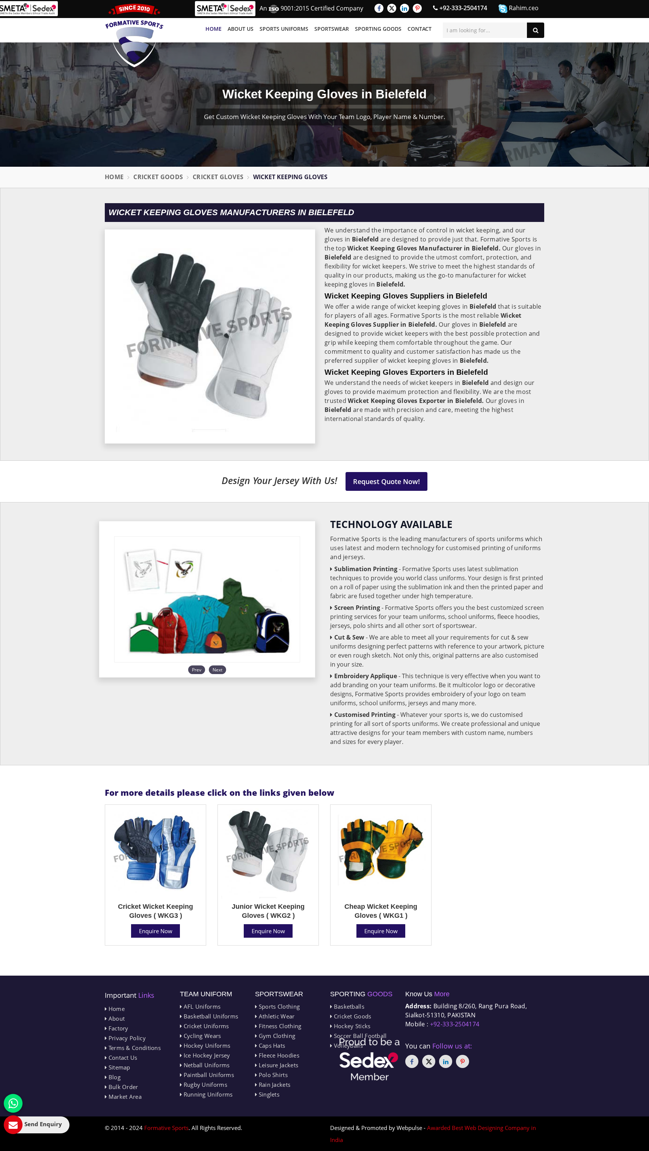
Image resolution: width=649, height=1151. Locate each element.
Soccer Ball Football (359, 1035)
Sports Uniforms (284, 28)
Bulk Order (122, 1087)
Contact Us (122, 1057)
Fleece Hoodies (278, 1055)
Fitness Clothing (279, 1026)
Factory (117, 1028)
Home (213, 28)
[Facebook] (378, 8)
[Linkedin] (404, 8)
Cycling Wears (201, 1035)
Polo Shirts (272, 1075)
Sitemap (118, 1067)
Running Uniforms (207, 1094)
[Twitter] (391, 8)
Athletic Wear (275, 1016)
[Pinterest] (417, 8)
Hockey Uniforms (206, 1045)
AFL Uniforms (201, 1006)
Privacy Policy (126, 1038)
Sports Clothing (278, 1006)
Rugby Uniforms (204, 1084)
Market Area (124, 1096)
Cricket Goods (158, 177)
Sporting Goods (378, 28)
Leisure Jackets (277, 1065)
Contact (420, 28)
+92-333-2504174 (462, 8)
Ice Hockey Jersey (206, 1055)
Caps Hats (271, 1045)
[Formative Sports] (134, 35)
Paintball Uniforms (208, 1075)
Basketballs (348, 1006)
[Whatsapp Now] (13, 1103)
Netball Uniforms (205, 1065)
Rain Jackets (273, 1084)
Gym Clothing (276, 1035)
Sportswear (331, 28)
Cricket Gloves (218, 177)
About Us (241, 28)
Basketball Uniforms (210, 1016)
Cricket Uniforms (205, 1026)
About (116, 1018)
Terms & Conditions (134, 1047)
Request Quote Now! (386, 481)
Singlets (268, 1094)
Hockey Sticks (351, 1026)
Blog (114, 1077)
